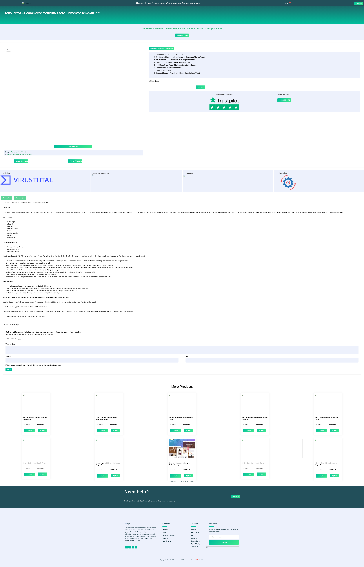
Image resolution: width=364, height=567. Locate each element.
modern (18, 154)
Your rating (10, 338)
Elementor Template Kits (18, 152)
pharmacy (25, 154)
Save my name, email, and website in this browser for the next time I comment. (34, 365)
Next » (191, 482)
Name (8, 357)
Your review (10, 344)
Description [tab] (6, 198)
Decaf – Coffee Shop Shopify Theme (34, 463)
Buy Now (201, 87)
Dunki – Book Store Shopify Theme (253, 463)
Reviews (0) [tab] (20, 198)
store (30, 154)
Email (188, 357)
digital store (12, 154)
